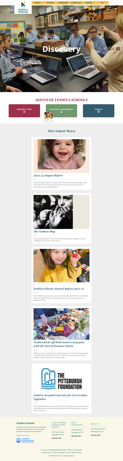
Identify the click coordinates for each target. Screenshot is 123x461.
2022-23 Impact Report (48, 175)
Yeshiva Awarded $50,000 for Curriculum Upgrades (60, 397)
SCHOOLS (50, 3)
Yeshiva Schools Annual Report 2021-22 (59, 289)
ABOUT (37, 3)
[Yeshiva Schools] (23, 7)
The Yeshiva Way (44, 231)
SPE (102, 3)
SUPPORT (89, 3)
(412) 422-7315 (56, 438)
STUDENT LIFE (76, 3)
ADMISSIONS (63, 3)
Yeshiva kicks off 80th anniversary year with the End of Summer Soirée (59, 344)
